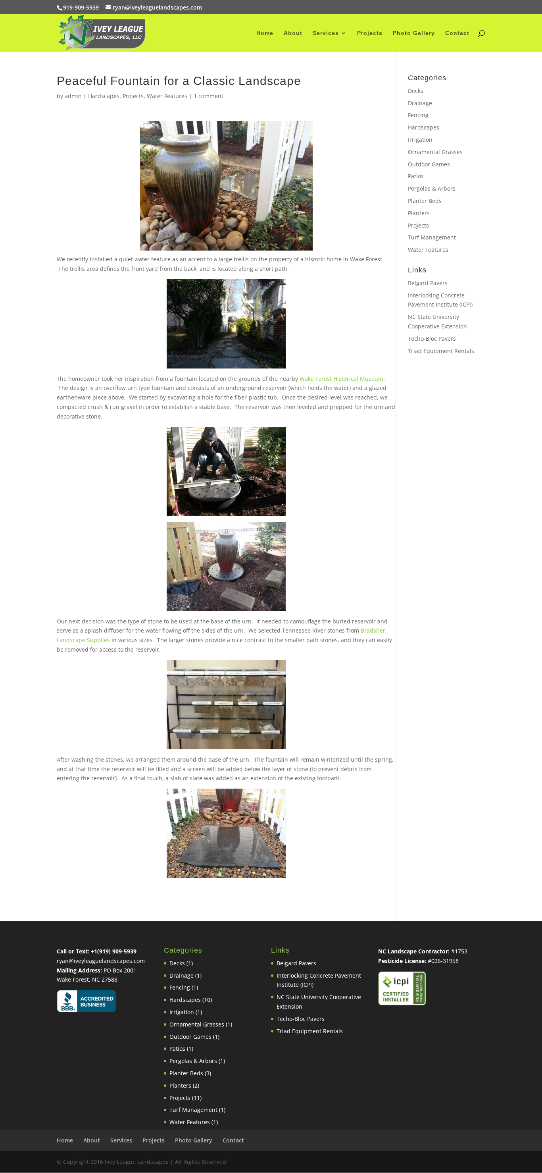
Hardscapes (103, 96)
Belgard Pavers (428, 283)
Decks (415, 91)
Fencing (418, 115)
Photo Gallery (414, 33)
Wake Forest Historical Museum (341, 378)
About (293, 33)
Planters (419, 213)
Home (264, 33)
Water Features (167, 96)
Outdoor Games (429, 164)
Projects (369, 33)
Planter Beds (425, 201)
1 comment (208, 96)
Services (326, 33)
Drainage (420, 103)
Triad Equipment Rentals (441, 351)
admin (73, 96)
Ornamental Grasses (435, 152)
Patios (416, 176)
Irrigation (420, 139)
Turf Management (432, 237)
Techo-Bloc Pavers (432, 338)
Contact (457, 33)
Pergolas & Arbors (432, 188)
